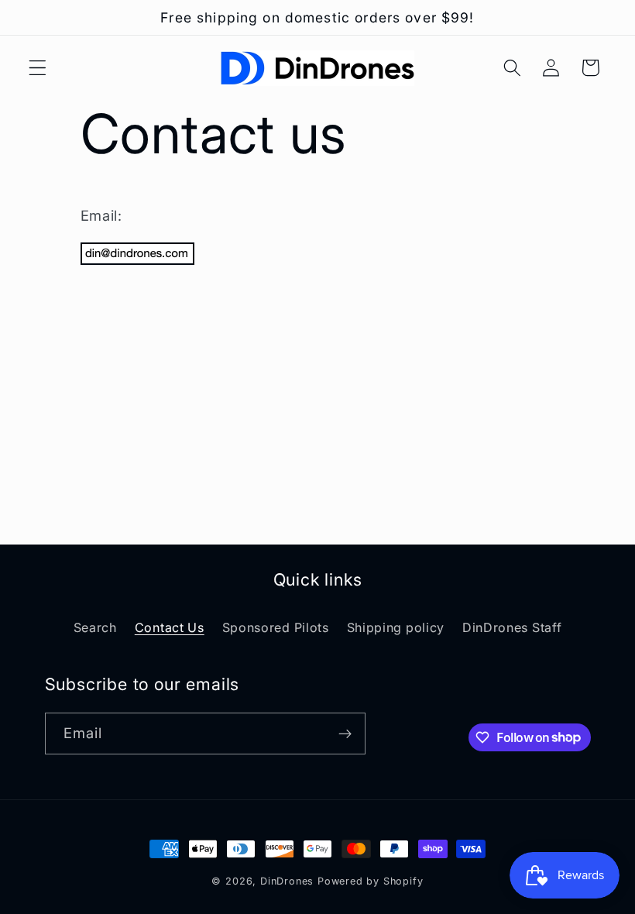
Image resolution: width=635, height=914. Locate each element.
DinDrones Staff (511, 627)
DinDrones (287, 881)
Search (95, 627)
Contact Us (169, 627)
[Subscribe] (345, 733)
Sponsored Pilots (275, 627)
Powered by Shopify (371, 881)
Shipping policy (395, 627)
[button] (37, 68)
